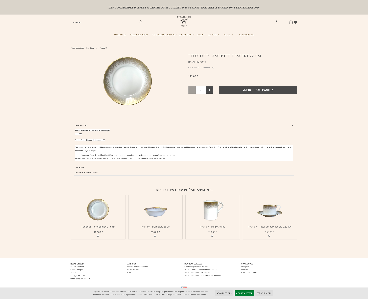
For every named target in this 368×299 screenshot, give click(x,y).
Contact (130, 273)
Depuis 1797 (229, 35)
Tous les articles (77, 48)
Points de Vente (246, 35)
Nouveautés (120, 35)
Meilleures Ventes (139, 35)
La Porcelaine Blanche (164, 35)
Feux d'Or (103, 48)
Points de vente (133, 270)
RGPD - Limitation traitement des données (200, 270)
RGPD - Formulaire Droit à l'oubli (197, 273)
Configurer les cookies (250, 273)
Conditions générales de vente (196, 267)
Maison (200, 35)
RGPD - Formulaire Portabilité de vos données (202, 276)
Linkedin (244, 270)
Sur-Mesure (214, 35)
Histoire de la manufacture (137, 267)
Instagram (245, 267)
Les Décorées (186, 35)
